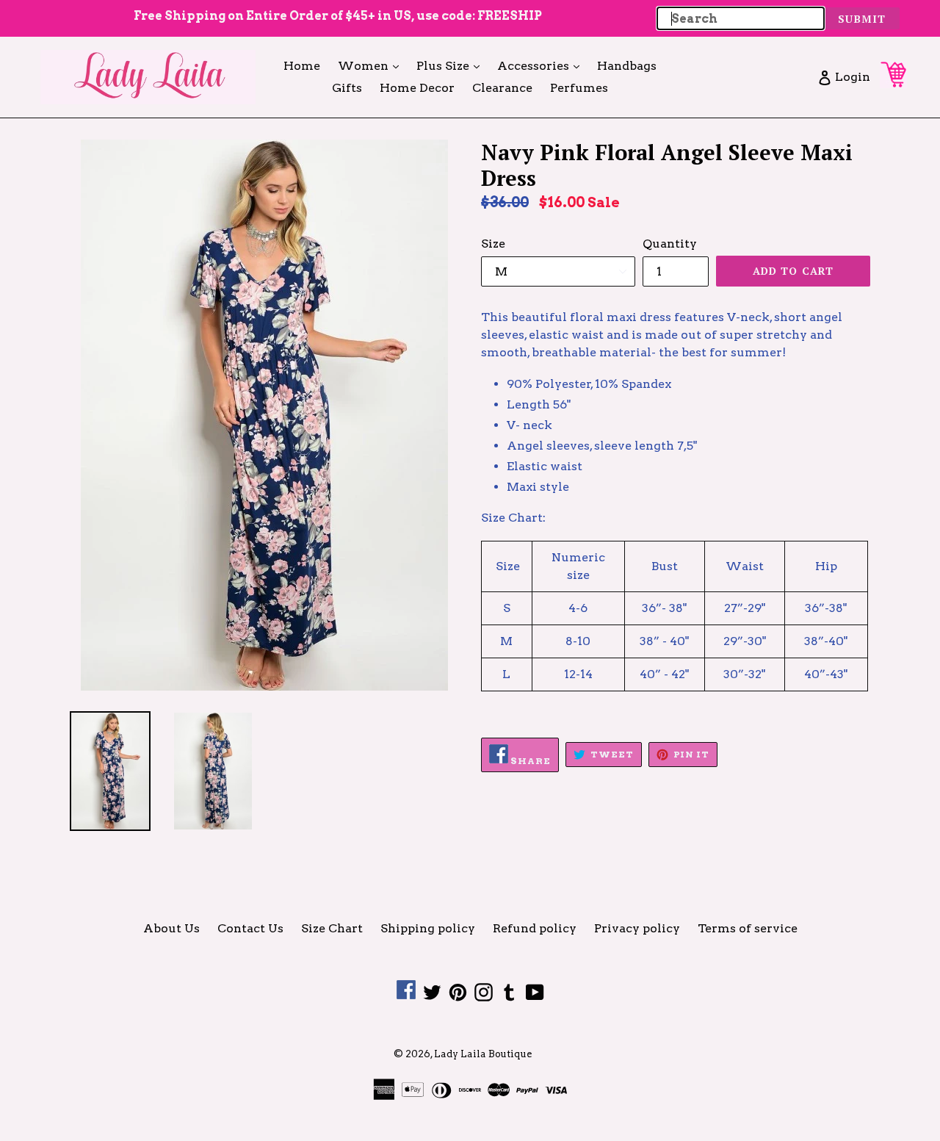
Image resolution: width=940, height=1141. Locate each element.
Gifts (347, 88)
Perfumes (579, 88)
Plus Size (451, 65)
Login (852, 76)
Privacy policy (637, 928)
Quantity (670, 244)
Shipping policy (427, 928)
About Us (171, 928)
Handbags (627, 66)
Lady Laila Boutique (483, 1053)
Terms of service (748, 928)
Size (493, 244)
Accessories (542, 65)
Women (372, 65)
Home (301, 66)
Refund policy (534, 928)
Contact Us (250, 928)
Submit (862, 19)
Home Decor (417, 88)
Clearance (502, 88)
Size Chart (332, 928)
